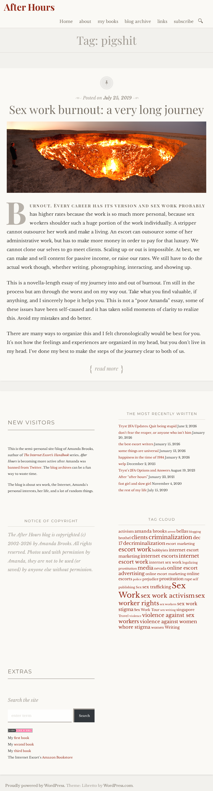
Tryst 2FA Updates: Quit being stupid (147, 426)
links (162, 21)
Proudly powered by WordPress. (35, 785)
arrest (172, 531)
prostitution (171, 578)
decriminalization (144, 543)
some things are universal (138, 451)
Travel (123, 616)
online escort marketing (165, 574)
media (145, 568)
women (157, 627)
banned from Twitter (25, 467)
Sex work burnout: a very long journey (106, 109)
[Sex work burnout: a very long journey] (107, 196)
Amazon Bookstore (57, 757)
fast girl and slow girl (134, 484)
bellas (182, 531)
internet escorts (159, 556)
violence (135, 616)
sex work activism (168, 595)
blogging (195, 531)
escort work (134, 549)
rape (188, 579)
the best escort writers (135, 444)
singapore (185, 610)
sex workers (168, 604)
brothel (124, 538)
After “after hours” (133, 477)
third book (22, 751)
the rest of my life (132, 490)
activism (126, 531)
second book (24, 744)
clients (139, 537)
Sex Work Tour (146, 610)
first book (21, 738)
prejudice (150, 579)
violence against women (168, 621)
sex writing (168, 610)
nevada (160, 568)
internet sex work (165, 562)
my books (108, 21)
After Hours (29, 7)
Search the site (23, 700)
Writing (172, 627)
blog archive (138, 21)
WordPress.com (118, 785)
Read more (106, 368)
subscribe (184, 21)
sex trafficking (156, 586)
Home (66, 21)
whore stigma (134, 627)
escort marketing (180, 544)
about (85, 21)
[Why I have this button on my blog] (20, 731)
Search (84, 716)
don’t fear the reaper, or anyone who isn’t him (154, 433)
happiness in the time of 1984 (141, 457)
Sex (139, 587)
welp (122, 464)
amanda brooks (151, 531)
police (137, 579)
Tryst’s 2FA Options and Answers (144, 470)
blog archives (60, 467)
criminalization (170, 537)
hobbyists (160, 550)
